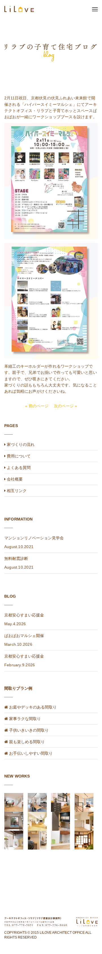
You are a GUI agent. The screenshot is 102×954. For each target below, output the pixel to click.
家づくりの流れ (20, 444)
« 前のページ (36, 406)
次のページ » (65, 406)
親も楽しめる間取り (27, 741)
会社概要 (14, 479)
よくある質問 (18, 467)
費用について (18, 456)
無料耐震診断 (16, 558)
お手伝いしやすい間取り (31, 753)
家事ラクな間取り (25, 718)
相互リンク (16, 490)
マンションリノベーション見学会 (34, 538)
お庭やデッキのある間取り (33, 707)
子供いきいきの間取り (29, 730)
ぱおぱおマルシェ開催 (24, 635)
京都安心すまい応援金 (24, 615)
